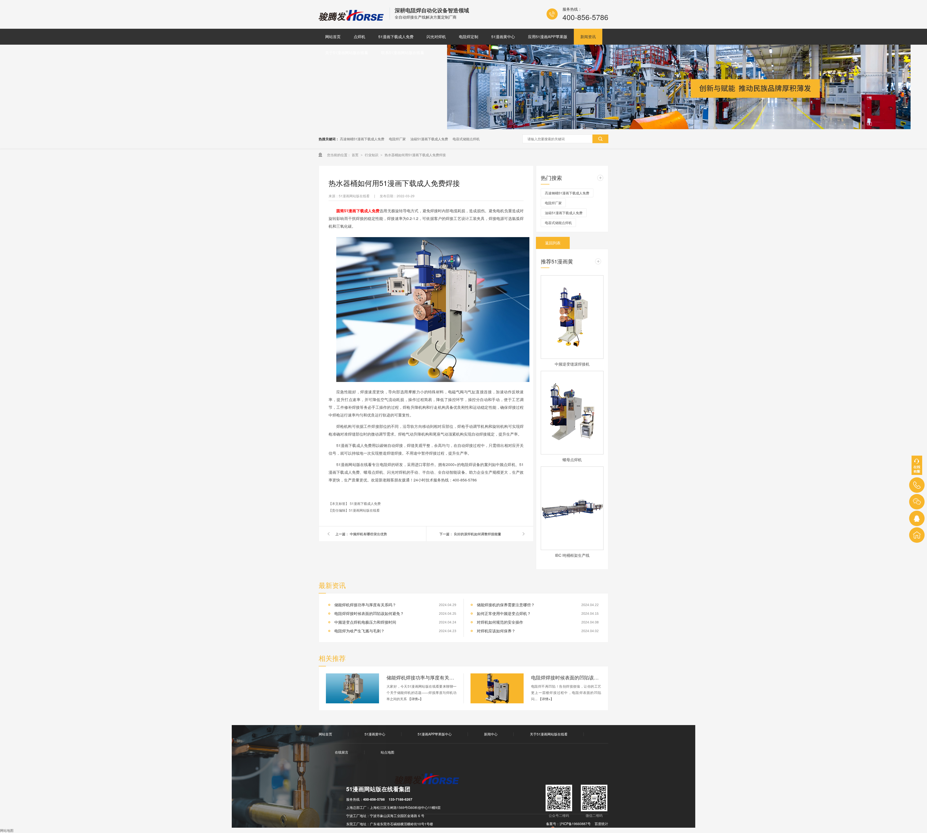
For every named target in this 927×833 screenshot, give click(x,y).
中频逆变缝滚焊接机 (572, 364)
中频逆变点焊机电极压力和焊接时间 (365, 622)
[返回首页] (917, 535)
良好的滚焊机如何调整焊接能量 (477, 533)
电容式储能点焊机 (466, 138)
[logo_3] (429, 779)
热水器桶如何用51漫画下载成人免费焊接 (415, 154)
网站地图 (7, 830)
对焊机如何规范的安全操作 (500, 622)
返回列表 (553, 243)
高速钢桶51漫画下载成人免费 (362, 138)
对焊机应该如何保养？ (496, 631)
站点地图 (387, 752)
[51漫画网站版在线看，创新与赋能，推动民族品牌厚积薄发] (679, 127)
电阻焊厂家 (397, 138)
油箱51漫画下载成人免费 (429, 138)
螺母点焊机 (572, 459)
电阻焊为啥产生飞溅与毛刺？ (359, 631)
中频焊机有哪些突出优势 (368, 533)
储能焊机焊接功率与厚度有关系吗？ (421, 677)
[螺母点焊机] (572, 412)
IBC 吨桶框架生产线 (572, 555)
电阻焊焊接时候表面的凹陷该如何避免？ (369, 613)
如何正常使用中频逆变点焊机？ (504, 613)
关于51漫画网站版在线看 (346, 52)
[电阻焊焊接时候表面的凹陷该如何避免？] (497, 688)
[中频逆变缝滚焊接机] (572, 317)
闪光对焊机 (436, 36)
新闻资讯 (588, 36)
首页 (355, 154)
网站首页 (333, 36)
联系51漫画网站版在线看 (402, 52)
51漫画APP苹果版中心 (435, 734)
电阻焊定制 (468, 36)
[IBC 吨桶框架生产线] (572, 508)
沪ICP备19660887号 (575, 823)
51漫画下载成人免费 (396, 36)
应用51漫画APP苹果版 (547, 36)
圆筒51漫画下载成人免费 (357, 210)
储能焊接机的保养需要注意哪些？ (506, 604)
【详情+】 (415, 698)
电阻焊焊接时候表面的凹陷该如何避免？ (566, 677)
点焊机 (359, 36)
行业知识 (372, 154)
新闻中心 (491, 734)
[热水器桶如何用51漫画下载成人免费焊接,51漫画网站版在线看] (352, 19)
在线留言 (341, 752)
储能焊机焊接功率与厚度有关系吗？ (365, 604)
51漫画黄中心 (503, 36)
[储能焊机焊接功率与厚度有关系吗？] (352, 688)
